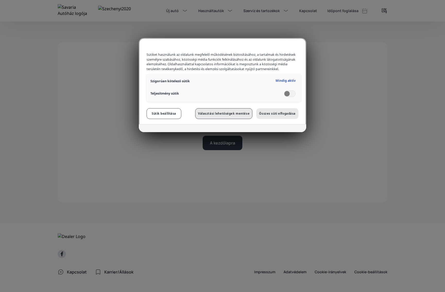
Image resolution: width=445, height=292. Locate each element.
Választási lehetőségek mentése (224, 113)
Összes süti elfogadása (277, 113)
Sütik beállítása (164, 113)
